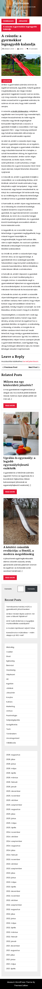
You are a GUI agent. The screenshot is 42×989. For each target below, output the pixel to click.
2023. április (11, 886)
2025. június (11, 818)
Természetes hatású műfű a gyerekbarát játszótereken (19, 608)
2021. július (10, 955)
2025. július (10, 814)
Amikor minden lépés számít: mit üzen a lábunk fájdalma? (20, 615)
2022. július (10, 914)
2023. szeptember (14, 868)
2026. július (10, 759)
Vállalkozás (11, 743)
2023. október (12, 864)
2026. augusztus (13, 755)
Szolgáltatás (11, 724)
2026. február (12, 782)
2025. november (13, 796)
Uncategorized (12, 738)
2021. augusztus (13, 950)
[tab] (17, 12)
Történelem (11, 733)
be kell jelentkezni (30, 361)
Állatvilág (10, 647)
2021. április (11, 968)
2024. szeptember (14, 841)
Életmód (10, 665)
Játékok (9, 688)
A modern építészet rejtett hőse (20, 628)
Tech (8, 729)
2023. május (11, 882)
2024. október (12, 836)
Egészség (10, 661)
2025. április (11, 827)
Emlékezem (21, 3)
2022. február (11, 936)
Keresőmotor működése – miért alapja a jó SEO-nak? (20, 633)
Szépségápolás (13, 720)
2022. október (12, 900)
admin (21, 49)
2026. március (12, 777)
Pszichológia (11, 715)
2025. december (13, 791)
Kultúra (9, 702)
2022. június (11, 918)
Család (9, 652)
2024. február (12, 855)
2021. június (10, 959)
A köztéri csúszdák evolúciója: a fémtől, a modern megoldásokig (18, 551)
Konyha (9, 697)
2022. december (13, 891)
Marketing (10, 706)
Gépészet (10, 674)
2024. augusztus (13, 845)
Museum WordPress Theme (19, 982)
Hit (7, 679)
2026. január (11, 786)
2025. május (11, 823)
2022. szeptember (14, 905)
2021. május (11, 964)
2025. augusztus (13, 809)
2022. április (11, 927)
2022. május (11, 923)
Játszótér (23, 21)
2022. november (13, 896)
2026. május (11, 768)
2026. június (11, 764)
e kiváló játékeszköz (19, 111)
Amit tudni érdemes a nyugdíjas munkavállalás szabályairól (20, 622)
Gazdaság (10, 670)
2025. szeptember (14, 805)
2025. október (12, 800)
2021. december (13, 946)
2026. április (11, 773)
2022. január (11, 941)
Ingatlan (9, 683)
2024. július (10, 850)
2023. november (13, 859)
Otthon (9, 711)
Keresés (8, 589)
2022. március (12, 932)
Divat (8, 656)
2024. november (13, 832)
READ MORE (11, 406)
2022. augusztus (13, 909)
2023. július (10, 873)
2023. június (11, 877)
